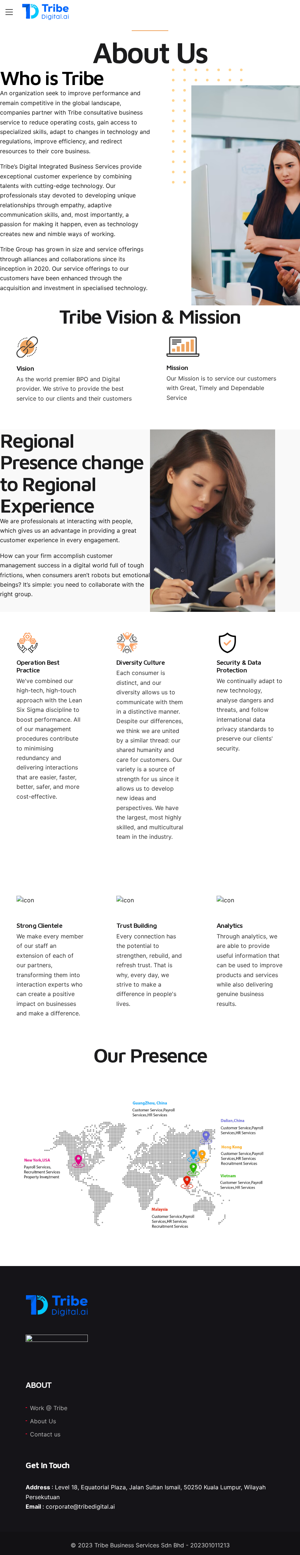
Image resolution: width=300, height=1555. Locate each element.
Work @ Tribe (48, 1408)
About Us (43, 1421)
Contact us (45, 1434)
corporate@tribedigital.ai (80, 1506)
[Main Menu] (9, 12)
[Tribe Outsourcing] (45, 12)
